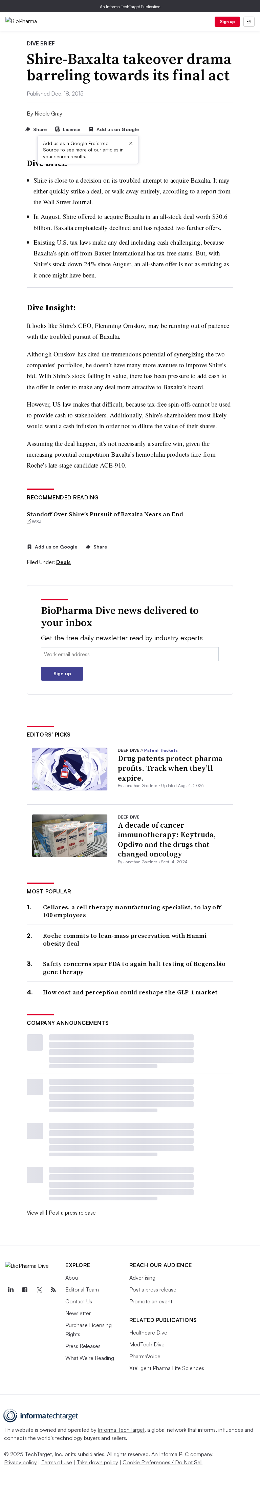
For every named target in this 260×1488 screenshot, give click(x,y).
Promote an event (150, 1301)
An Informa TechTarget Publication (130, 6)
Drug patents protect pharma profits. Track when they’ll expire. (170, 768)
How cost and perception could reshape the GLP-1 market (130, 992)
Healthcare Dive (148, 1332)
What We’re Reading (89, 1358)
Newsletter (78, 1313)
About (72, 1277)
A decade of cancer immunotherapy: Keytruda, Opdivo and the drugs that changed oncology (167, 839)
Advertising (142, 1277)
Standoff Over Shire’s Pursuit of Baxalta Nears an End (105, 514)
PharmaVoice (144, 1356)
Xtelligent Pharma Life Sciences (166, 1368)
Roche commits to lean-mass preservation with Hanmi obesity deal (125, 940)
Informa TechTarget (121, 1429)
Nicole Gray (48, 113)
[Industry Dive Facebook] (25, 1290)
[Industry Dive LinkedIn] (10, 1290)
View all (35, 1212)
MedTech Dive (147, 1344)
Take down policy (97, 1462)
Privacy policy (20, 1462)
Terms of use (56, 1462)
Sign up (227, 21)
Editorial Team (82, 1289)
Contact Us (78, 1301)
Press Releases (83, 1346)
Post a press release (72, 1212)
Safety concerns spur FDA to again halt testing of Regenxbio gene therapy (134, 968)
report (208, 191)
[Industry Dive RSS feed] (53, 1290)
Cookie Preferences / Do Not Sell (162, 1462)
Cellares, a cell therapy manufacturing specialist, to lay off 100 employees (132, 911)
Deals (63, 562)
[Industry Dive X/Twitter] (39, 1290)
